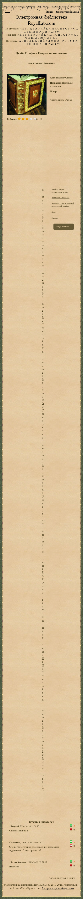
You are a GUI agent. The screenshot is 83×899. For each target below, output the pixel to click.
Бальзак (55, 217)
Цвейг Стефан (65, 77)
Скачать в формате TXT (43, 555)
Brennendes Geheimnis (60, 197)
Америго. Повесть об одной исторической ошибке (63, 204)
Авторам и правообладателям (58, 888)
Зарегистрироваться (67, 11)
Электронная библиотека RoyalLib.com (41, 20)
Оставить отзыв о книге (62, 877)
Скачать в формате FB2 (43, 296)
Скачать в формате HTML (43, 642)
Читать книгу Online (61, 99)
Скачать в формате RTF (43, 469)
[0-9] (56, 31)
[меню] (8, 12)
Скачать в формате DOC (43, 382)
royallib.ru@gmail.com (27, 888)
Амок (54, 212)
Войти (49, 11)
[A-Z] (50, 31)
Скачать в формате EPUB (43, 732)
